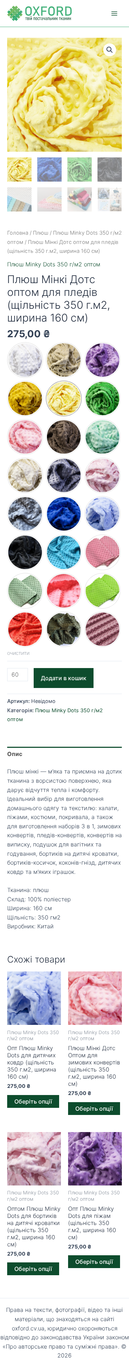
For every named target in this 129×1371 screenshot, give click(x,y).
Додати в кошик (63, 678)
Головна (17, 233)
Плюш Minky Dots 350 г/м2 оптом (53, 264)
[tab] (64, 754)
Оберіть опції (33, 1101)
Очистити (18, 653)
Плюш (40, 233)
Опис (14, 753)
